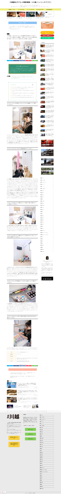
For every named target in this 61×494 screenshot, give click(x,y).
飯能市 (47, 249)
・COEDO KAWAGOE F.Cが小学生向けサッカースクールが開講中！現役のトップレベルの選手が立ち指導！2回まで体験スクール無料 (22, 373)
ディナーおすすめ (30, 9)
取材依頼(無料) (49, 9)
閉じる (32, 84)
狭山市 (47, 228)
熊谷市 (47, 224)
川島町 (47, 203)
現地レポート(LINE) (47, 232)
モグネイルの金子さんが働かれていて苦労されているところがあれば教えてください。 (23, 93)
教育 (48, 211)
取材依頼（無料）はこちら (14, 438)
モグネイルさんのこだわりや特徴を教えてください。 (20, 88)
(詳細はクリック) (14, 377)
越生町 (47, 245)
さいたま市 (47, 180)
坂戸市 (47, 196)
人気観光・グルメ (11, 9)
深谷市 (47, 222)
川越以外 (48, 205)
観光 (48, 243)
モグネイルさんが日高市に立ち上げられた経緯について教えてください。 (23, 87)
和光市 (47, 194)
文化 (48, 213)
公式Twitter (30, 434)
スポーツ (48, 184)
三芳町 (47, 190)
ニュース (48, 186)
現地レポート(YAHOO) (47, 234)
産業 (48, 238)
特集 (48, 226)
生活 (48, 236)
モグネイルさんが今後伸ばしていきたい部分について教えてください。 (23, 95)
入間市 (47, 192)
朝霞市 (47, 457)
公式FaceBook (30, 438)
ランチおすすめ (21, 9)
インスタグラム (32, 26)
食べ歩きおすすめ (39, 9)
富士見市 (48, 201)
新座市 (47, 215)
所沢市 (47, 209)
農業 (48, 247)
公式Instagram (30, 429)
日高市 (47, 217)
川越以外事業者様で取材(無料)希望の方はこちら (14, 444)
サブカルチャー (48, 182)
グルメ (47, 415)
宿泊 (47, 436)
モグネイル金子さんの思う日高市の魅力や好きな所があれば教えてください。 (23, 98)
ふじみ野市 (48, 188)
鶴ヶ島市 (47, 251)
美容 (47, 478)
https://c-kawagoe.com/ (48, 275)
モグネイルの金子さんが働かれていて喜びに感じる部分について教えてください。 (23, 91)
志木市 (47, 207)
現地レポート (48, 230)
